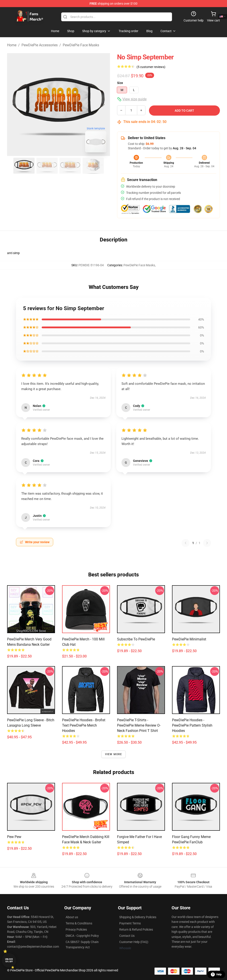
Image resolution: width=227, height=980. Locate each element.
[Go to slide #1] (24, 166)
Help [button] (219, 974)
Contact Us (127, 935)
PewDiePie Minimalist (189, 639)
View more (113, 754)
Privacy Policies (76, 929)
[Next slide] (103, 104)
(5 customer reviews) (151, 67)
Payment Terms (130, 923)
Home (11, 45)
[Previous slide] (14, 104)
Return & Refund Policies (136, 929)
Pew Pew (14, 837)
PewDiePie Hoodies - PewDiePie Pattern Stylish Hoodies (192, 725)
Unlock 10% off (9, 960)
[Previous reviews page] (186, 543)
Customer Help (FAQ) (133, 942)
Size (120, 83)
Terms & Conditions (79, 923)
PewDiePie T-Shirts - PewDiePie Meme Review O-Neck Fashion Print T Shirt (138, 725)
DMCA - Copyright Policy (82, 935)
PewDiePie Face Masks (81, 45)
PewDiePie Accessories (40, 45)
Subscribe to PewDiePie (136, 639)
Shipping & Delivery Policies (137, 917)
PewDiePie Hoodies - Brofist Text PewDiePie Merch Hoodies (83, 725)
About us (72, 917)
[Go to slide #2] (47, 166)
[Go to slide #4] (93, 166)
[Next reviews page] (207, 543)
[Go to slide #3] (70, 166)
